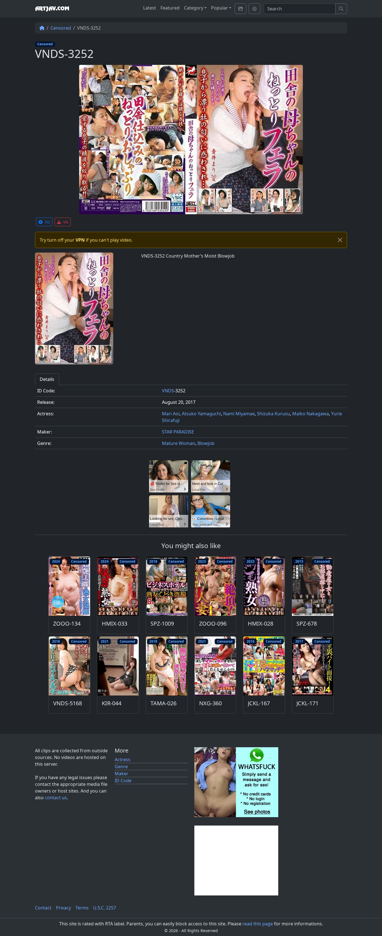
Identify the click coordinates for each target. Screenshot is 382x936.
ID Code (123, 780)
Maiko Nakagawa (310, 414)
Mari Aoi (171, 414)
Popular (219, 8)
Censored (61, 28)
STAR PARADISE (178, 432)
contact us (56, 797)
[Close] (340, 240)
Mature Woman (178, 443)
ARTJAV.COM (52, 9)
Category (193, 8)
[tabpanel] (191, 419)
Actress (122, 759)
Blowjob (205, 443)
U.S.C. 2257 (104, 908)
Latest (149, 8)
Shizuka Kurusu (273, 414)
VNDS (168, 391)
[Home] (41, 28)
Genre (121, 766)
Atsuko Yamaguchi (201, 414)
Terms (82, 908)
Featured (170, 8)
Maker (121, 773)
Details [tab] (47, 379)
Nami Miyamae (239, 414)
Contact (43, 908)
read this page (257, 924)
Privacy (63, 908)
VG (47, 222)
